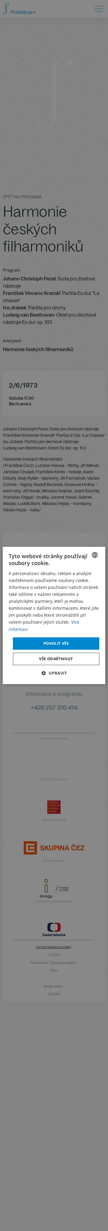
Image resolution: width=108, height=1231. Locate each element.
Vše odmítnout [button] (56, 659)
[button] (54, 673)
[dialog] (54, 615)
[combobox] (95, 555)
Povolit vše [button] (56, 643)
